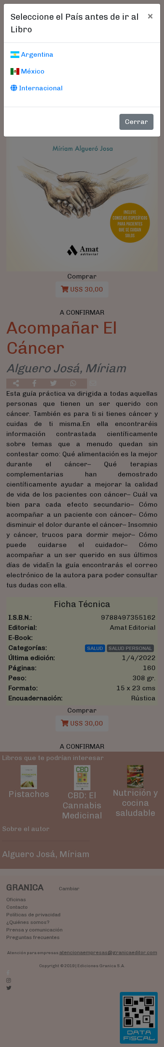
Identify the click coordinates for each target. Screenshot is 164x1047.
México (32, 71)
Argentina (36, 54)
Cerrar (136, 122)
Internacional (40, 88)
